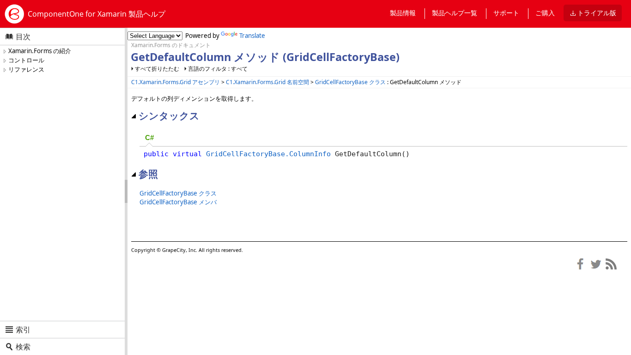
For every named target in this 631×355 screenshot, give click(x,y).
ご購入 (545, 12)
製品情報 (403, 12)
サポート (506, 12)
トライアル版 (596, 12)
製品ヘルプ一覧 (454, 12)
